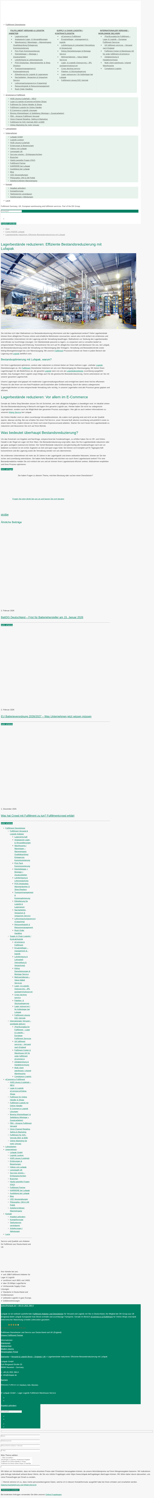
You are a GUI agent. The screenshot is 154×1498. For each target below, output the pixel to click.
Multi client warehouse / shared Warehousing (22, 1071)
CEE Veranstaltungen (19, 1199)
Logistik (16, 354)
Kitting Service (15, 412)
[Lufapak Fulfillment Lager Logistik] (59, 17)
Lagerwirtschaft (20, 837)
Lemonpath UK (16, 1170)
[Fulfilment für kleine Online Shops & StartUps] (17, 1464)
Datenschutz (6, 1346)
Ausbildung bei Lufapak (19, 1193)
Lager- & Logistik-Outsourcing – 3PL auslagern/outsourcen (23, 989)
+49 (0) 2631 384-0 (26, 1306)
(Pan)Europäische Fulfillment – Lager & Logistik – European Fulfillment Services (22, 1033)
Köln (29, 1385)
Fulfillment (59, 351)
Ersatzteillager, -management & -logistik (21, 951)
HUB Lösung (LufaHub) (19, 1158)
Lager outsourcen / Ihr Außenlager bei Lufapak (22, 1009)
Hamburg (23, 1385)
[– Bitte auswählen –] (17, 1458)
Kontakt (8, 1214)
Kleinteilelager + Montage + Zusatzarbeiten (21, 872)
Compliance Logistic (22, 1076)
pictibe (5, 514)
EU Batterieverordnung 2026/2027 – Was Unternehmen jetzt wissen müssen (46, 716)
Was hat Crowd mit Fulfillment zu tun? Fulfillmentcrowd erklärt (37, 815)
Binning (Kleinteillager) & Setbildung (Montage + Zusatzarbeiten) (20, 1117)
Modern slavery (7, 1349)
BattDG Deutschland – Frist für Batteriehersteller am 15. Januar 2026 (42, 617)
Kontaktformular (16, 1220)
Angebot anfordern (8, 224)
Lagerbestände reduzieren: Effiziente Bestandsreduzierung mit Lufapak (35, 235)
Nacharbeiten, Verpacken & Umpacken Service (22, 913)
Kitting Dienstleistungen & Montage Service (22, 971)
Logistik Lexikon (17, 1155)
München (34, 1385)
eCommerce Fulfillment (15, 1079)
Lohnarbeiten (10, 1147)
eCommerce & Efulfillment (102, 1317)
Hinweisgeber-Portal (9, 1352)
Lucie (7, 1234)
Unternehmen (11, 1150)
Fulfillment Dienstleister (15, 828)
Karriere (4, 1380)
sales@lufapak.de (8, 1306)
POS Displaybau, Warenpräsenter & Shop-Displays (22, 887)
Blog (12, 1196)
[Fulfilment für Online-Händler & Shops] (17, 1462)
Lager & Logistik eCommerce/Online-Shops (18, 1091)
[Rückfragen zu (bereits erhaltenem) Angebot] (17, 1460)
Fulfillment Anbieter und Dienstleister (48, 1314)
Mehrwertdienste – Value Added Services (22, 980)
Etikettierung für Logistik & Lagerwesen (21, 904)
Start (7, 229)
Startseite (5, 1357)
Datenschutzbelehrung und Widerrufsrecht (18, 1485)
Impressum (5, 1343)
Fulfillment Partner (17, 1187)
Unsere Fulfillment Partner (12, 1335)
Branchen (14, 1179)
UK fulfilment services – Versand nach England (22, 1044)
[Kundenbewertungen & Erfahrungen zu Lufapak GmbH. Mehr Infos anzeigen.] (133, 1463)
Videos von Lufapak (18, 1167)
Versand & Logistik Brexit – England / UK (28, 1357)
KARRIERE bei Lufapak (20, 1190)
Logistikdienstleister (75, 371)
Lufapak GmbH (16, 1152)
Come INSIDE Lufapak (14, 232)
